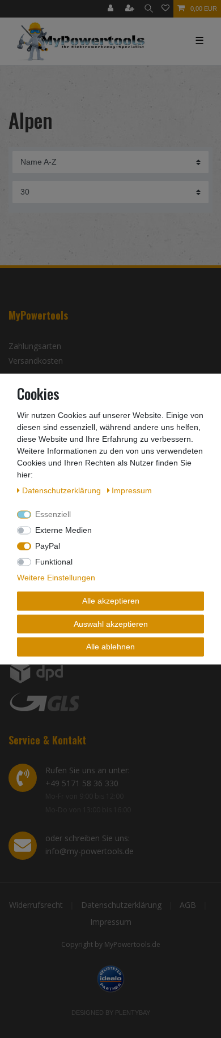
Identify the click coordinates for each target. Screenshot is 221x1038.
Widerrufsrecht (36, 904)
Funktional (54, 561)
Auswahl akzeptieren (111, 623)
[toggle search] (149, 9)
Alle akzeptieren (110, 600)
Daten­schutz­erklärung (62, 490)
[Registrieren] (131, 9)
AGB (188, 904)
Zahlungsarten (34, 346)
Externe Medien (63, 530)
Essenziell (53, 514)
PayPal (47, 545)
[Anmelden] (112, 9)
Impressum (110, 921)
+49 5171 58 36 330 (81, 783)
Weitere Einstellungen (56, 577)
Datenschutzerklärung (121, 904)
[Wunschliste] (165, 9)
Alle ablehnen (110, 646)
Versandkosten (35, 360)
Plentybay (132, 1012)
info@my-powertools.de (89, 851)
